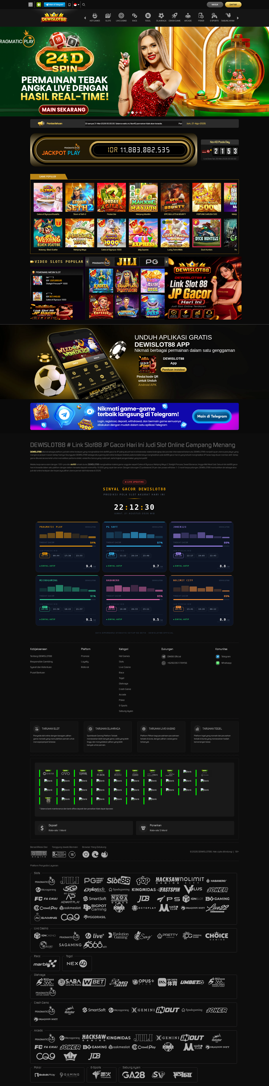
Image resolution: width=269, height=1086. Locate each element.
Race (134, 20)
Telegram (226, 656)
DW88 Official (174, 656)
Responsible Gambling (41, 661)
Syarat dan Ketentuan (41, 667)
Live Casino (121, 20)
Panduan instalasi (173, 369)
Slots (108, 20)
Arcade (188, 20)
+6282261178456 (177, 662)
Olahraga (161, 20)
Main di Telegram (56, 4)
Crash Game (174, 20)
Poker (201, 20)
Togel (148, 20)
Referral (85, 667)
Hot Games (95, 20)
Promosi (85, 656)
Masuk (215, 4)
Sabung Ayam (227, 20)
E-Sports (214, 20)
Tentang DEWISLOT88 (41, 656)
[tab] (101, 261)
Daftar (233, 4)
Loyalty (85, 661)
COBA (103, 277)
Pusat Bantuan (37, 672)
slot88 (73, 464)
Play (74, 153)
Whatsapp (226, 662)
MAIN (50, 197)
